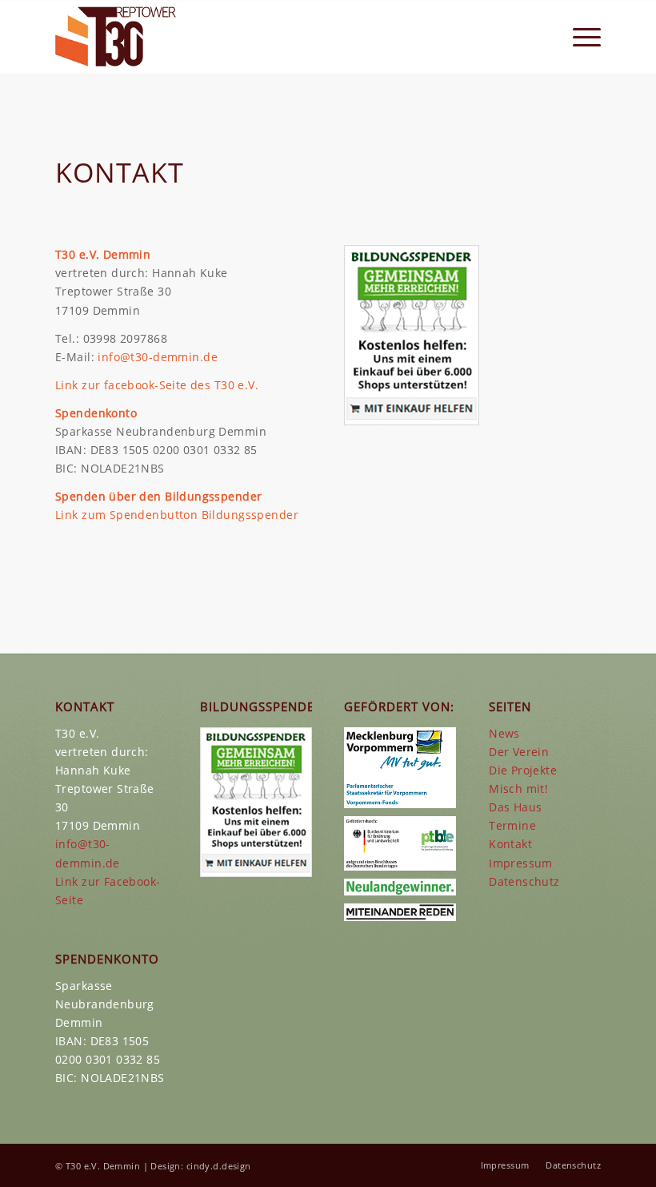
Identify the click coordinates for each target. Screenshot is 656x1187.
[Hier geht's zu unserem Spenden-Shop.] (411, 421)
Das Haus (515, 807)
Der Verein (519, 751)
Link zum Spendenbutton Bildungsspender (176, 514)
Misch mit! (518, 788)
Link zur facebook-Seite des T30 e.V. (156, 384)
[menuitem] (579, 37)
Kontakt (510, 843)
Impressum (521, 863)
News (504, 733)
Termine (512, 825)
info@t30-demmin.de (158, 356)
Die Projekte (523, 770)
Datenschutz (524, 881)
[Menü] (579, 37)
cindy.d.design (218, 1166)
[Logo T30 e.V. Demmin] (116, 37)
